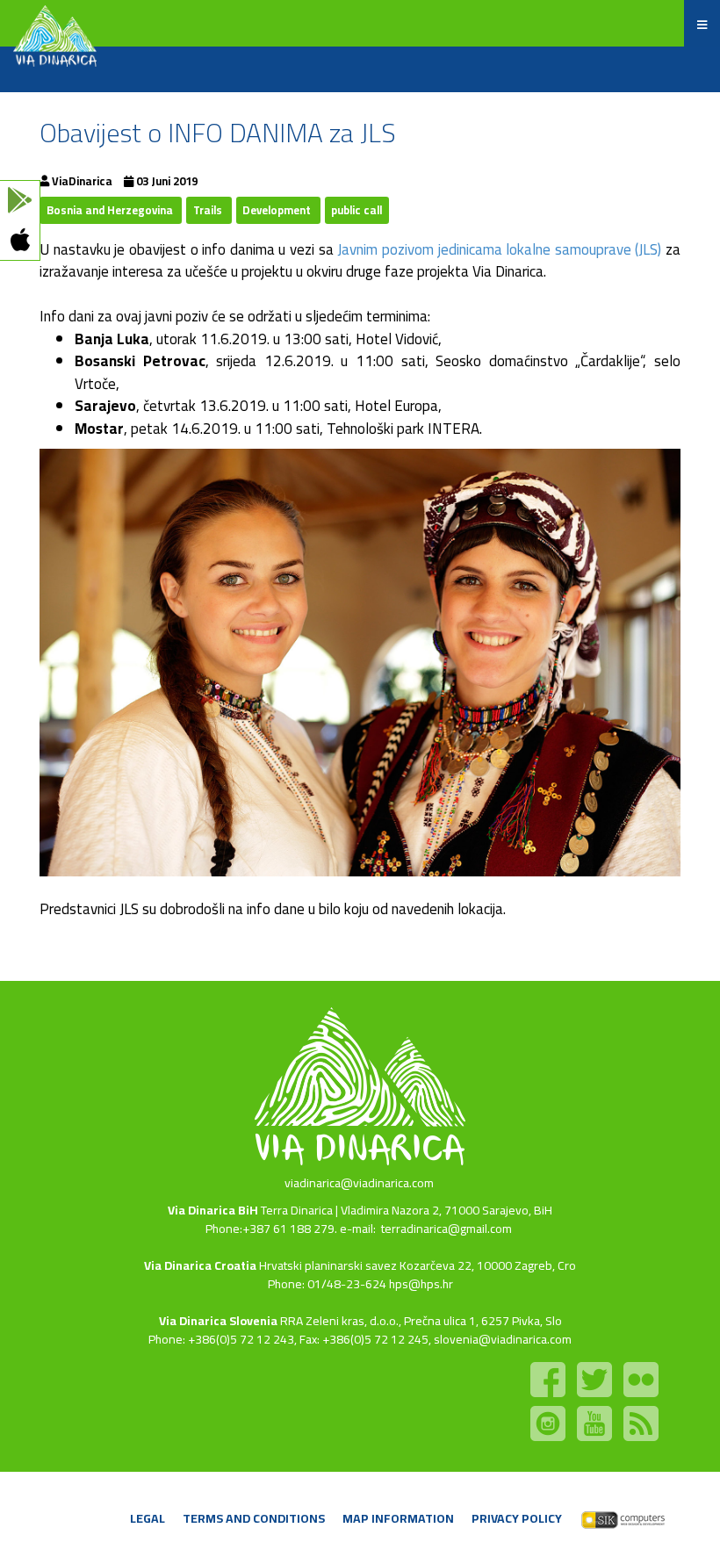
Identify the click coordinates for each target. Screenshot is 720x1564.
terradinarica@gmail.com (446, 1228)
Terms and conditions (254, 1518)
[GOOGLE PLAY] (20, 200)
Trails (209, 209)
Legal (147, 1518)
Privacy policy (517, 1518)
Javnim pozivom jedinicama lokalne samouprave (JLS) (498, 249)
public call (356, 209)
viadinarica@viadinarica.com (359, 1182)
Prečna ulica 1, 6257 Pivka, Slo (483, 1320)
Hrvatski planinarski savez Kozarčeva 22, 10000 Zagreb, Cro (417, 1265)
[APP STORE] (20, 240)
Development (277, 209)
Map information (398, 1518)
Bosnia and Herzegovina (111, 209)
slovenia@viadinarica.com (503, 1339)
